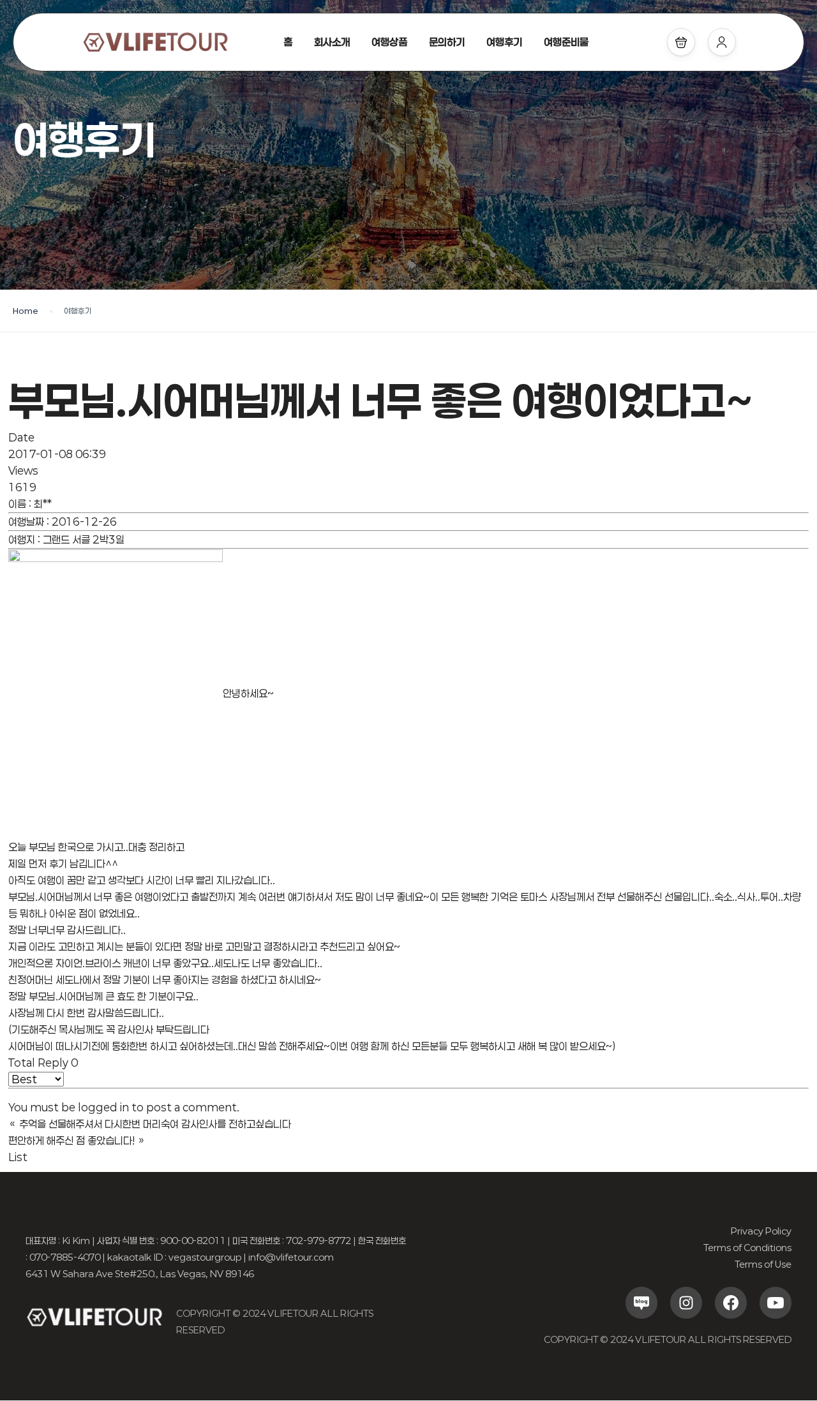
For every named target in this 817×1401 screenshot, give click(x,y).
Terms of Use (763, 1264)
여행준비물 (566, 42)
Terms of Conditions (747, 1247)
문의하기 (447, 42)
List (17, 1157)
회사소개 (332, 42)
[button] (681, 42)
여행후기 (504, 42)
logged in (103, 1107)
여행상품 (389, 42)
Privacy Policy (761, 1231)
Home (25, 310)
